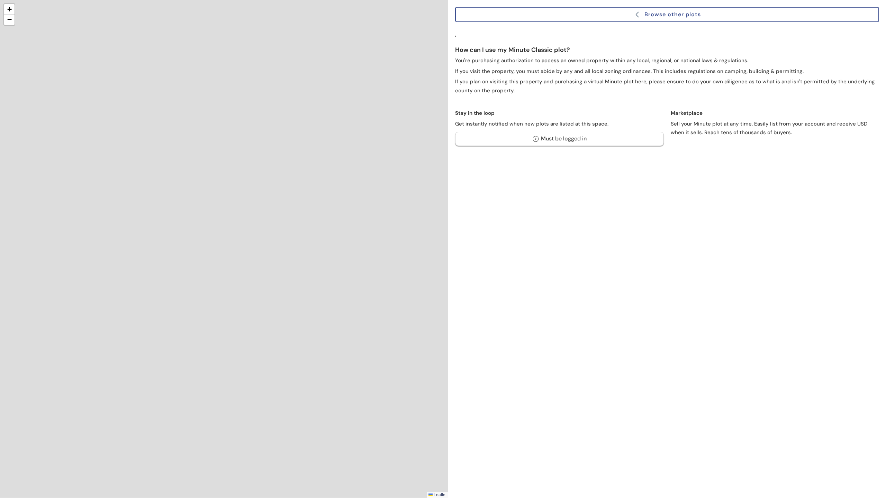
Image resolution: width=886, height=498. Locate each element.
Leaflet (439, 494)
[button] (9, 9)
